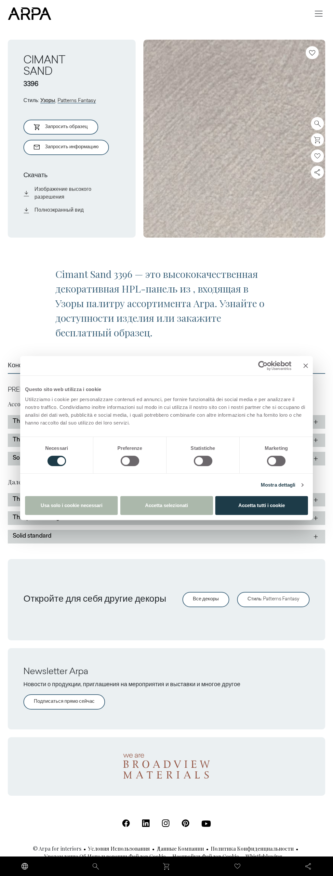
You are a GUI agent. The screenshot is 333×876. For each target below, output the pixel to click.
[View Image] (234, 139)
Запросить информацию (72, 147)
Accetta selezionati (166, 505)
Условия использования (119, 848)
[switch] (130, 461)
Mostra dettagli (278, 485)
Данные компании (180, 848)
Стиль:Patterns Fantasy (273, 599)
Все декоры (206, 599)
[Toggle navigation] (318, 13)
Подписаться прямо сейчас (64, 701)
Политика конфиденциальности (252, 848)
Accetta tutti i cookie (261, 505)
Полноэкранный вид (59, 210)
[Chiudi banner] (305, 365)
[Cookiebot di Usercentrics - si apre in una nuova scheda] (262, 366)
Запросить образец (66, 126)
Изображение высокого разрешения (62, 193)
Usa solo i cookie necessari (71, 505)
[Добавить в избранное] (312, 53)
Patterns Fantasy (77, 100)
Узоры (47, 100)
